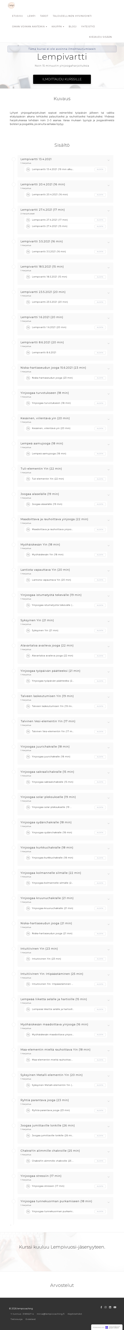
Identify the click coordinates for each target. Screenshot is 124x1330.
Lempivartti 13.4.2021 (36, 159)
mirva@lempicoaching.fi (51, 1314)
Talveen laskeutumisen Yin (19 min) (47, 696)
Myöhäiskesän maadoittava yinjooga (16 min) (54, 1024)
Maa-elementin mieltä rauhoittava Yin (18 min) (56, 1049)
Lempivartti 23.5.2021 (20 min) (43, 292)
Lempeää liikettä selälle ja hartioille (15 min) (54, 999)
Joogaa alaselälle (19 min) (40, 494)
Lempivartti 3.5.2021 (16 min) (42, 241)
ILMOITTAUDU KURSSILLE (62, 79)
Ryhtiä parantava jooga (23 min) (45, 1100)
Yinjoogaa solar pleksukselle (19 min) (48, 797)
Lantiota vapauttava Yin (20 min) (45, 569)
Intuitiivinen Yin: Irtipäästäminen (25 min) (52, 974)
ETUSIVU (17, 16)
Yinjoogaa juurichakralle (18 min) (45, 746)
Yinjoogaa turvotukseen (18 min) (45, 393)
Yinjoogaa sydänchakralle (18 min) (46, 822)
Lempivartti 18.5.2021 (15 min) (42, 266)
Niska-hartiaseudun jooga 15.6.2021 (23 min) (53, 367)
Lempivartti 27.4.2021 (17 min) (43, 209)
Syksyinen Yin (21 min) (37, 620)
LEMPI (31, 16)
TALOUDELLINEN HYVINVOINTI (72, 16)
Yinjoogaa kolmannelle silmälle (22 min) (51, 873)
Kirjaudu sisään (100, 37)
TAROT (44, 16)
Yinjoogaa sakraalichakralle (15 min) (47, 771)
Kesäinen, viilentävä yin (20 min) (45, 418)
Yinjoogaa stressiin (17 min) (41, 1176)
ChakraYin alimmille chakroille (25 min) (50, 1150)
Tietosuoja (17, 1319)
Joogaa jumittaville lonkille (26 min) (48, 1125)
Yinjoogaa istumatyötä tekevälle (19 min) (51, 595)
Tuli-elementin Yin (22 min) (41, 468)
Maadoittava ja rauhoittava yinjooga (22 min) (54, 519)
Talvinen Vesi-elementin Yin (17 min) (48, 721)
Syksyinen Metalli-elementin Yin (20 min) (52, 1075)
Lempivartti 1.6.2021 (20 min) (42, 317)
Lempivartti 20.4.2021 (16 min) (43, 184)
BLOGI (73, 26)
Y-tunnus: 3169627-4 (22, 1314)
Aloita (100, 169)
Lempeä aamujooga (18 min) (42, 443)
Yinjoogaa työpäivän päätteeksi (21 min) (50, 671)
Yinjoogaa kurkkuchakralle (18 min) (47, 847)
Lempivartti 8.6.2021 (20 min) (42, 342)
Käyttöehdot (75, 1314)
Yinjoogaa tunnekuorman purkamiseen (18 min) (56, 1201)
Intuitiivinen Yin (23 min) (39, 948)
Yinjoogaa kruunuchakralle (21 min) (47, 898)
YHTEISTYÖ (88, 26)
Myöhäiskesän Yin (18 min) (40, 544)
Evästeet (31, 1319)
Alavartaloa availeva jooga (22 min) (47, 645)
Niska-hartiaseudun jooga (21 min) (46, 923)
